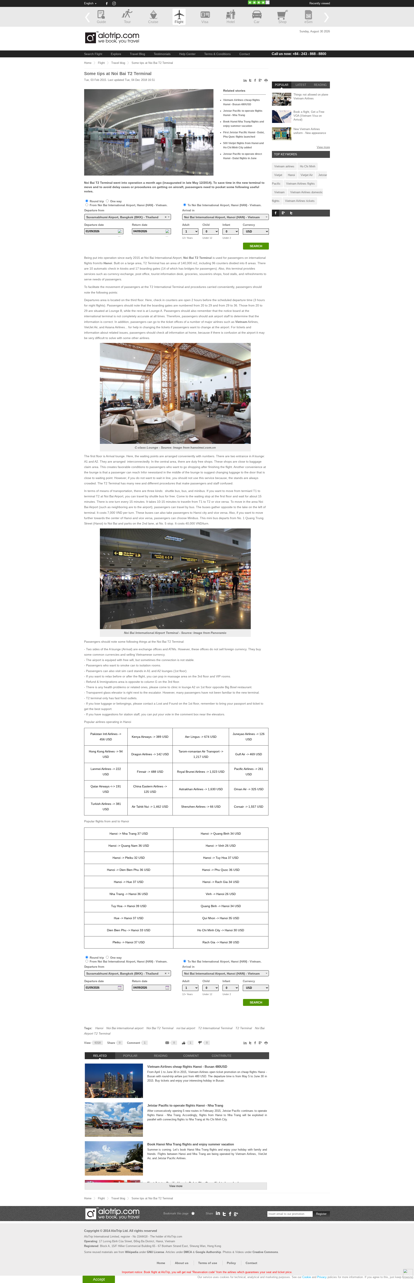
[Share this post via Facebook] (255, 81)
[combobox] (127, 217)
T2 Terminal (243, 1028)
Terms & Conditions (217, 54)
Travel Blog (137, 54)
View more (175, 1186)
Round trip (97, 201)
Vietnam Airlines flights (300, 183)
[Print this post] (266, 81)
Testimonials (162, 54)
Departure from (94, 210)
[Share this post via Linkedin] (245, 81)
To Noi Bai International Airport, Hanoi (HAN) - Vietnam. (224, 205)
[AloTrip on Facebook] (106, 3)
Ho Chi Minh (307, 166)
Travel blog (118, 62)
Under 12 (207, 238)
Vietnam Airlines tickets (300, 201)
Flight (101, 62)
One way (115, 201)
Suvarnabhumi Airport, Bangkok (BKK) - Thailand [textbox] (126, 217)
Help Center (187, 54)
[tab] (100, 1055)
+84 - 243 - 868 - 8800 (299, 54)
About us (181, 1263)
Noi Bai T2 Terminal (197, 257)
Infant (226, 224)
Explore (116, 54)
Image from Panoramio (209, 632)
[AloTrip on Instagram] (115, 5)
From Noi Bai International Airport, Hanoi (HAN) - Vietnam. (128, 205)
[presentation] (100, 1055)
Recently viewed (319, 3)
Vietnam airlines (284, 166)
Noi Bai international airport (124, 1028)
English (88, 3)
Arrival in (188, 210)
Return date (139, 224)
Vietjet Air (307, 175)
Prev (87, 17)
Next (326, 17)
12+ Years (187, 238)
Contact (244, 54)
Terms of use (207, 1263)
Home (87, 62)
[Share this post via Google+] (260, 81)
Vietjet (278, 175)
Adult (185, 224)
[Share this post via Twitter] (250, 81)
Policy (231, 1263)
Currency (249, 224)
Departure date (94, 224)
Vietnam (241, 321)
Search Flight (93, 54)
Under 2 (227, 238)
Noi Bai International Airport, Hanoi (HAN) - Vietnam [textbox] (222, 217)
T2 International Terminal (215, 1028)
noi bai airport (185, 1028)
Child (206, 224)
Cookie (306, 1277)
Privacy (322, 1277)
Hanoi (108, 263)
